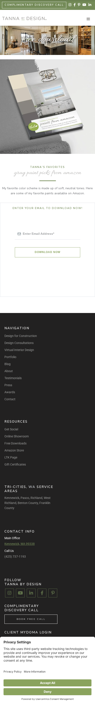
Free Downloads (15, 443)
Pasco (25, 498)
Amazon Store (14, 450)
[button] (88, 19)
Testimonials (13, 378)
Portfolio (10, 357)
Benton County (28, 503)
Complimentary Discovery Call (34, 5)
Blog (7, 364)
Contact (9, 399)
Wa (31, 487)
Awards (9, 392)
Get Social (11, 429)
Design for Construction (20, 336)
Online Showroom (16, 436)
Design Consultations (19, 343)
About (8, 371)
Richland (36, 498)
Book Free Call (31, 619)
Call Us (9, 551)
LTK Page (10, 457)
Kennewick (11, 498)
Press (8, 385)
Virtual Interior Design (19, 350)
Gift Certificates (15, 464)
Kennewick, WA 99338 (19, 544)
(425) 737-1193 (15, 556)
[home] (23, 18)
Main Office (12, 538)
